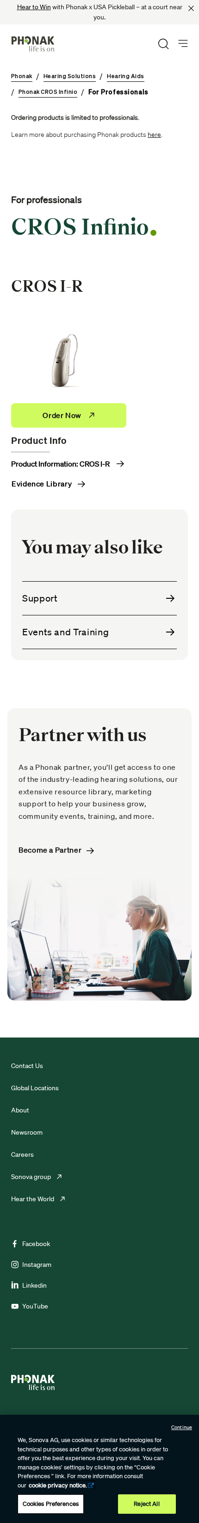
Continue (181, 1427)
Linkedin (34, 1285)
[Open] (183, 44)
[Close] (191, 8)
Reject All (146, 1504)
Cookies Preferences (51, 1504)
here (154, 134)
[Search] (163, 43)
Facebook (36, 1244)
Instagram (36, 1264)
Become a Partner (51, 850)
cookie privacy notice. (58, 1485)
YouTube (35, 1306)
